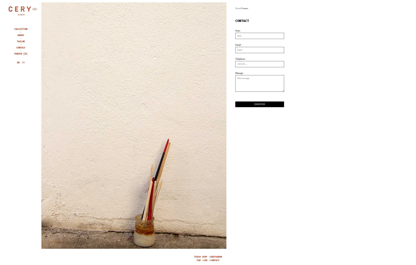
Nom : (238, 31)
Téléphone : (240, 59)
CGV (205, 260)
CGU (199, 260)
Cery (21, 11)
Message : (239, 73)
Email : (238, 45)
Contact (20, 48)
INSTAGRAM (216, 256)
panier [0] (20, 54)
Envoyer (259, 104)
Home (237, 8)
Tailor (21, 41)
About (21, 35)
